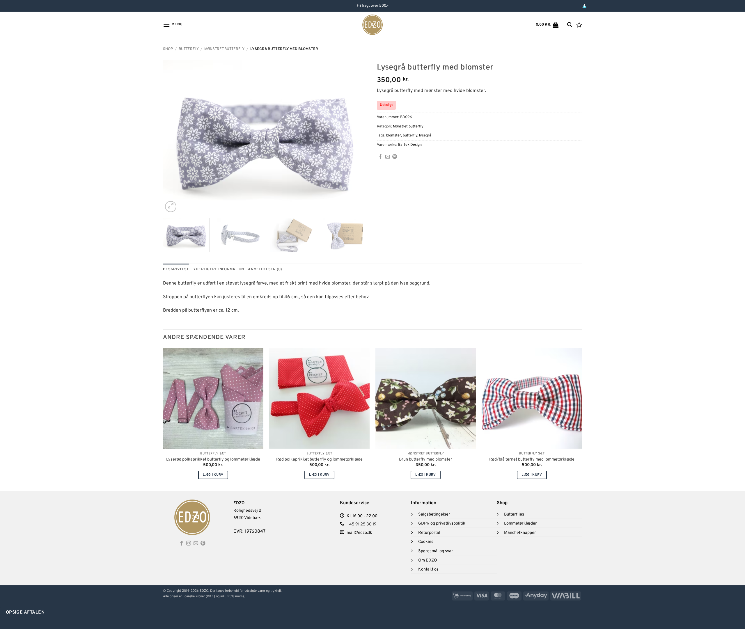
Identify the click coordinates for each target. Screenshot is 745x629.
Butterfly (189, 49)
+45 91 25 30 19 (362, 524)
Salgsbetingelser (434, 514)
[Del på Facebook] (380, 156)
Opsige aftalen (25, 612)
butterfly (410, 135)
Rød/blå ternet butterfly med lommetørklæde (531, 459)
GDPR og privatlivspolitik (441, 523)
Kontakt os (428, 569)
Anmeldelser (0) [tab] (265, 269)
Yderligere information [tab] (218, 269)
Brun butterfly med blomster (425, 459)
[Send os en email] (196, 543)
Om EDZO (427, 560)
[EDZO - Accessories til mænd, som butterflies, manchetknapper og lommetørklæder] (373, 25)
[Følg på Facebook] (181, 543)
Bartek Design (410, 145)
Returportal (429, 533)
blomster (393, 135)
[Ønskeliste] (579, 24)
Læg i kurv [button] (213, 475)
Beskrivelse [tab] (176, 269)
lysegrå (425, 135)
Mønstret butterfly (224, 49)
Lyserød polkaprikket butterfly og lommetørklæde (213, 459)
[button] (173, 24)
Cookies (425, 542)
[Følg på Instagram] (188, 543)
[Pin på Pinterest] (394, 156)
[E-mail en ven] (387, 156)
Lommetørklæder (520, 523)
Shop (168, 49)
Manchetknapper (520, 533)
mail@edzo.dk (359, 533)
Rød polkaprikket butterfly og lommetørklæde (319, 459)
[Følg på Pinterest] (203, 543)
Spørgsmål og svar (435, 551)
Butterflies (514, 514)
